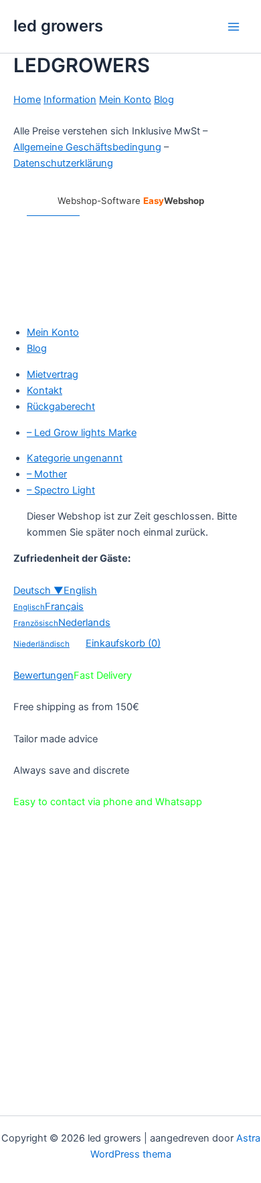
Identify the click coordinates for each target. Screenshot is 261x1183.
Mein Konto (125, 100)
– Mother (47, 474)
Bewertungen (43, 675)
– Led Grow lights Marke (82, 433)
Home (27, 100)
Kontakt (44, 391)
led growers (58, 25)
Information (70, 100)
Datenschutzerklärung (63, 163)
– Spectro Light (61, 490)
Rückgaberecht (61, 407)
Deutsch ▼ (38, 590)
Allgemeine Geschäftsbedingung (87, 147)
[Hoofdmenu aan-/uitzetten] (234, 27)
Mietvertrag (52, 374)
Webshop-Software (131, 200)
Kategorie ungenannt (74, 458)
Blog (164, 100)
